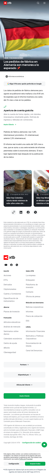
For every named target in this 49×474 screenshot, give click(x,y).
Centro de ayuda (10, 343)
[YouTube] (6, 265)
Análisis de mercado (12, 326)
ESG (27, 320)
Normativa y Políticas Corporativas (34, 337)
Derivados (8, 284)
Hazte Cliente (24, 396)
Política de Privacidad (25, 459)
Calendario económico (13, 338)
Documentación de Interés (33, 344)
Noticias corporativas (34, 307)
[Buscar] (38, 3)
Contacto (29, 292)
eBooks (7, 347)
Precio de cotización (34, 316)
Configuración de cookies (31, 442)
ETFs (6, 280)
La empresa (31, 275)
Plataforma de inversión (32, 285)
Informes (29, 311)
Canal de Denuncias (34, 350)
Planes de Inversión (12, 311)
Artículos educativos (12, 322)
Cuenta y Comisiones (12, 293)
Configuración (14, 464)
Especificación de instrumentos (11, 299)
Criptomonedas (10, 289)
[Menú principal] (44, 3)
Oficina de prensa (33, 296)
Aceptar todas (35, 464)
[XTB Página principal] (6, 3)
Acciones (7, 275)
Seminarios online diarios (11, 332)
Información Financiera (35, 331)
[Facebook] (28, 212)
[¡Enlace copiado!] (13, 212)
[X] (35, 212)
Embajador (30, 280)
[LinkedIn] (21, 212)
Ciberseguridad (10, 352)
